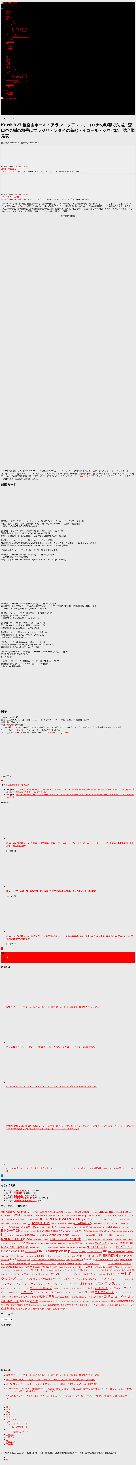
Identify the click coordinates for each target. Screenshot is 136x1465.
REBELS (82, 1256)
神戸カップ (129, 1305)
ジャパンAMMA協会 (43, 1279)
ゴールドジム (101, 1274)
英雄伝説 (15, 1309)
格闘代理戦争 (8, 1304)
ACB (31, 1212)
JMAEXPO (97, 1231)
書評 (96, 1301)
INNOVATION (10, 1230)
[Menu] (2, 8)
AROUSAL (71, 1212)
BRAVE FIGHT (52, 1215)
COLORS (117, 1215)
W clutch (38, 1267)
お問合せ (10, 41)
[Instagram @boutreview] (7, 960)
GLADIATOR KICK (97, 1223)
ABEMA (10, 725)
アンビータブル (112, 1270)
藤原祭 (21, 1309)
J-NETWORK (66, 1230)
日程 (8, 26)
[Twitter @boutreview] (7, 957)
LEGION (25, 1243)
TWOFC (78, 1264)
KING (78, 1235)
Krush (8, 785)
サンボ (109, 1274)
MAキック (101, 1243)
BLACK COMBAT (124, 1212)
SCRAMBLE (35, 1260)
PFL (110, 1251)
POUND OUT (130, 1252)
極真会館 (52, 1304)
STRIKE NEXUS (104, 1259)
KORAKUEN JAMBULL (40, 1240)
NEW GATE (81, 1247)
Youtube (9, 49)
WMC (62, 1267)
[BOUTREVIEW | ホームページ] (9, 3)
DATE (27, 1220)
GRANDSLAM (44, 1227)
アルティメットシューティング (95, 1270)
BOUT (31, 1215)
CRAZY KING (6, 1220)
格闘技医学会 (23, 1305)
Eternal (128, 1220)
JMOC (129, 1231)
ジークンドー (112, 1279)
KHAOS (28, 1235)
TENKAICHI (126, 1259)
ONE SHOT (82, 1252)
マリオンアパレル (76, 1288)
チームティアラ (63, 1284)
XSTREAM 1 (85, 1267)
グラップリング (58, 1274)
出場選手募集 (59, 1297)
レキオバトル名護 (85, 1292)
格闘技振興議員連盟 (37, 1305)
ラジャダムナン (63, 1292)
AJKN (47, 1212)
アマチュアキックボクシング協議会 (71, 1270)
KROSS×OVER (60, 1239)
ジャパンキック (96, 1278)
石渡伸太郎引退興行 (115, 1305)
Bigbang (105, 1211)
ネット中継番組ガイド (82, 1283)
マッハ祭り (66, 1288)
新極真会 (24, 1301)
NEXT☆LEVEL (96, 1247)
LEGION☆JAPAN (36, 1243)
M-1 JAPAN (58, 1243)
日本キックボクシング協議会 (60, 1301)
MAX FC (91, 1243)
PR (17, 1255)
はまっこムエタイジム (50, 1270)
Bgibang (97, 1212)
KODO (27, 1239)
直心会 (98, 1305)
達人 (39, 1309)
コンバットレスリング (84, 1274)
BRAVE (39, 1215)
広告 (88, 1297)
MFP (117, 1243)
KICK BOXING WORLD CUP (56, 1235)
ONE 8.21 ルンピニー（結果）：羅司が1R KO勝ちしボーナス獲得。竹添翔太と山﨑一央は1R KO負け (51, 1086)
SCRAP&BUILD (45, 1260)
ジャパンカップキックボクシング (69, 1279)
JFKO (89, 1231)
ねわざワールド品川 (34, 1270)
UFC (103, 1263)
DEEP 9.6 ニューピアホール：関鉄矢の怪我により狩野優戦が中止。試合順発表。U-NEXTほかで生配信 (52, 1007)
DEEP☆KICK (81, 1219)
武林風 (68, 1305)
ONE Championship (53, 1251)
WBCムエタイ (27, 1267)
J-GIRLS (54, 1231)
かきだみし (7, 1270)
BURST (98, 1216)
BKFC (113, 1212)
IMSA (118, 1227)
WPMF (75, 1267)
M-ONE (75, 1243)
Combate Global (127, 1216)
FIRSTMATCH (56, 1224)
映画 (93, 1301)
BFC (92, 1212)
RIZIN (113, 1256)
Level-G (47, 1243)
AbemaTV (23, 1211)
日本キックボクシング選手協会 (81, 1301)
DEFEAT (94, 1220)
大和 (76, 1297)
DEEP (43, 1219)
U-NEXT (86, 1264)
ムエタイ (101, 1288)
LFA (51, 1243)
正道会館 (60, 1305)
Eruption (122, 1220)
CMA (109, 1216)
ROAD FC (128, 1256)
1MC (3, 1212)
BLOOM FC (6, 1216)
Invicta (32, 1231)
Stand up (89, 1259)
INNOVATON (25, 1231)
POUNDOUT (119, 1251)
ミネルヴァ (88, 1288)
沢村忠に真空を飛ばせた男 (83, 1305)
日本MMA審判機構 (45, 1301)
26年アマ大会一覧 (20, 31)
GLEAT (107, 1223)
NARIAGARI (71, 1247)
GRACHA (19, 1227)
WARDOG (12, 1266)
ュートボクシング (14, 1292)
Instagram (10, 46)
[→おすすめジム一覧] (19, 167)
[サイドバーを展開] (2, 948)
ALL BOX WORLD (58, 1212)
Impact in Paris (109, 1227)
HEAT (54, 1227)
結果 (8, 19)
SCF (28, 1260)
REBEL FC (54, 1256)
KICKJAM (73, 1235)
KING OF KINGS (86, 1235)
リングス (72, 1292)
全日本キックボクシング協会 (23, 1297)
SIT (63, 1260)
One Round (74, 1252)
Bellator (86, 1211)
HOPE (74, 1227)
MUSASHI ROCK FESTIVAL (41, 1247)
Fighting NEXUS (39, 1223)
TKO (32, 1264)
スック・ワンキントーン (20, 1283)
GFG (71, 1223)
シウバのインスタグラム (86, 476)
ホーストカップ (41, 1288)
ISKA (42, 1231)
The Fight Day (10, 1264)
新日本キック (10, 1301)
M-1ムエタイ (67, 1243)
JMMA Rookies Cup (118, 1231)
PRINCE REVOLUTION (28, 1256)
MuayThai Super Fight (15, 1247)
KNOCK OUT (12, 1239)
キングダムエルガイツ (14, 1274)
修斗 (4, 1296)
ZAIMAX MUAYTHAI (111, 1267)
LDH (103, 1239)
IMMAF (93, 1227)
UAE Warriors (94, 1264)
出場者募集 (47, 1296)
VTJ (129, 1263)
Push (8, 16)
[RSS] (7, 962)
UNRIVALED (121, 1263)
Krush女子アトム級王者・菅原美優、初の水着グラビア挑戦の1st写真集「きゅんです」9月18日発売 (51, 891)
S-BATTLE (21, 1259)
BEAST (78, 1212)
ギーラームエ (33, 1274)
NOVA (27, 1252)
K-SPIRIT (11, 1235)
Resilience (93, 1256)
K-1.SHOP (19, 730)
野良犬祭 (46, 1308)
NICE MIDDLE (111, 1247)
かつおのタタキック (18, 1270)
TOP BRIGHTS (41, 1264)
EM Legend (114, 1220)
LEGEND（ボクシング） (10, 1243)
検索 (8, 14)
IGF (88, 1227)
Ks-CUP (84, 1239)
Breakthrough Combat (84, 1215)
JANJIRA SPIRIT (80, 1231)
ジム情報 (30, 1279)
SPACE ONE (77, 1259)
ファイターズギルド (122, 1284)
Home (9, 12)
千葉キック (69, 1297)
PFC (105, 1251)
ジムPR (20, 1278)
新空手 (34, 1301)
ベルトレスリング (23, 1288)
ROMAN (5, 1259)
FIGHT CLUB (21, 1223)
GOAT (12, 1227)
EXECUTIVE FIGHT (7, 1223)
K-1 (4, 1234)
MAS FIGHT (84, 1243)
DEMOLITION (104, 1220)
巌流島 (82, 1297)
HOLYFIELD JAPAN (64, 1227)
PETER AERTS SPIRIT (94, 1252)
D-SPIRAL (21, 1220)
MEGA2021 (111, 1243)
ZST (122, 1266)
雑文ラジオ (55, 1309)
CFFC (105, 1216)
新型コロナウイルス (20, 785)
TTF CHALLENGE (66, 1263)
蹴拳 (35, 1309)
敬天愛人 (100, 1297)
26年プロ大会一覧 (20, 29)
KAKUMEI (20, 1235)
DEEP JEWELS (60, 1219)
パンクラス (105, 1283)
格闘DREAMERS (125, 1301)
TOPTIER (52, 1264)
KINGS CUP (121, 1235)
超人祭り (28, 1309)
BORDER (24, 1216)
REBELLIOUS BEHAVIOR (66, 1256)
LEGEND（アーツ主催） (123, 1240)
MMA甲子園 (126, 1243)
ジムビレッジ (12, 34)
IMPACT (99, 1227)
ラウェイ (27, 1292)
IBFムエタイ (81, 1227)
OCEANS (33, 1252)
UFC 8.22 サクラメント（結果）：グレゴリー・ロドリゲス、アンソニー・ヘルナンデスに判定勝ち (50, 1047)
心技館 (93, 1297)
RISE (103, 1255)
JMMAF (106, 1231)
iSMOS (47, 1231)
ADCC (42, 1212)
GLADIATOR (82, 1223)
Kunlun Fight (94, 1239)
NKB (128, 1247)
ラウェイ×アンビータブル (45, 1292)
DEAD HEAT (34, 1220)
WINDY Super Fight (51, 1267)
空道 (3, 1308)
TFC (2, 1264)
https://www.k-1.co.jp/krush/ (57, 732)
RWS (13, 1259)
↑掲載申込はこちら (20, 36)
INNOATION (125, 1227)
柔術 (113, 1301)
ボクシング (57, 1288)
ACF (36, 1211)
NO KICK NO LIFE (12, 1251)
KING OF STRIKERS (104, 1235)
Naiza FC (63, 1247)
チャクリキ (51, 1283)
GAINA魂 (65, 1223)
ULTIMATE (111, 1264)
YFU (94, 1267)
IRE (37, 1231)
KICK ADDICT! (38, 1235)
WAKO (3, 1267)
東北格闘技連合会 (104, 1301)
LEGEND (109, 1239)
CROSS (14, 1220)
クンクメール (45, 1274)
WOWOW (68, 1267)
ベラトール (13, 1288)
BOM (16, 1215)
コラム (69, 1274)
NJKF (120, 1247)
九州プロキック (104, 1292)
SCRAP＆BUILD (56, 1260)
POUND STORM (8, 1256)
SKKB (68, 1260)
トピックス (11, 24)
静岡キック (65, 1309)
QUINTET (43, 1256)
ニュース (10, 21)
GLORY (115, 1223)
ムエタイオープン (119, 1288)
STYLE (116, 1260)
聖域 (9, 1308)
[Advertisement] (49, 109)
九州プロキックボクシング (123, 1292)
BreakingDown (67, 1216)
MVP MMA (56, 1247)
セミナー (40, 1284)
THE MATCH (22, 1263)
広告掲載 (10, 39)
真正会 (104, 1305)
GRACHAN (30, 1227)
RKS (120, 1256)
